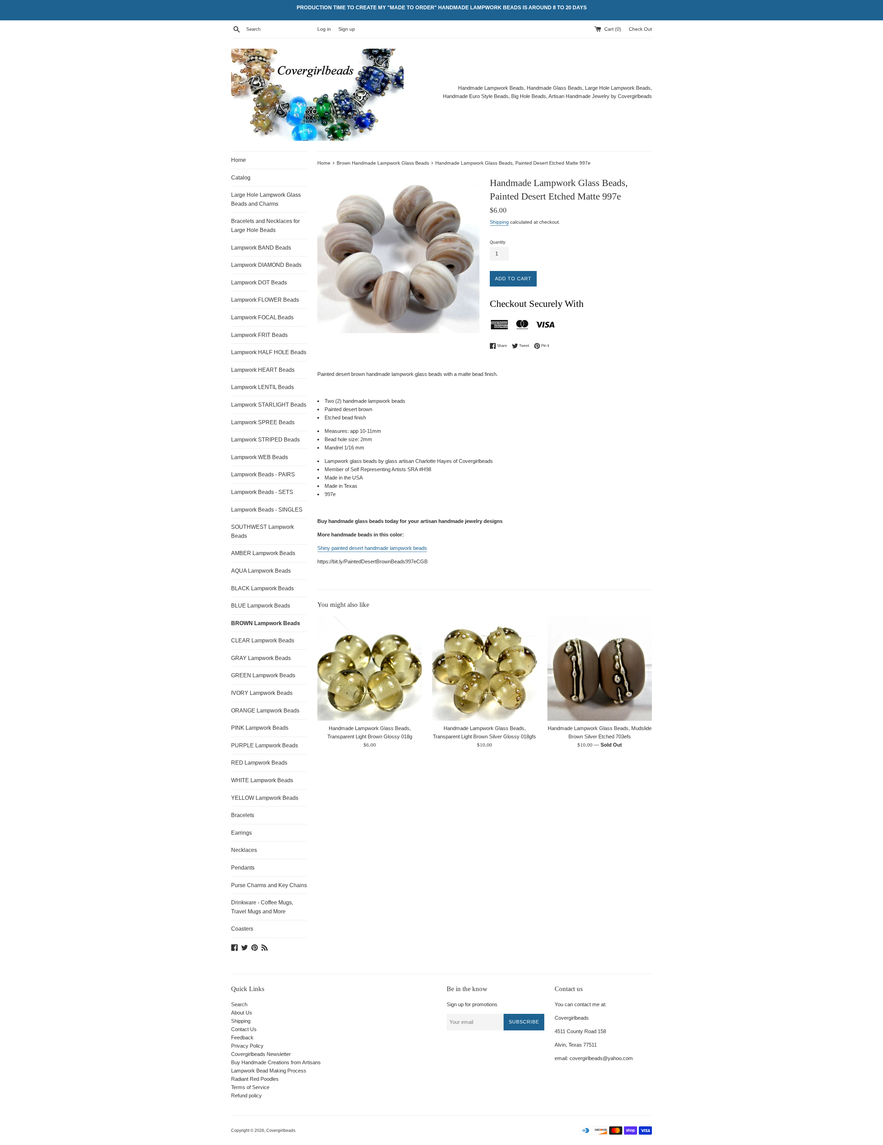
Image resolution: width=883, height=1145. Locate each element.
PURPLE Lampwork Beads (264, 745)
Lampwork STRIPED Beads (265, 440)
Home (238, 160)
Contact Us (244, 1029)
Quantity (497, 242)
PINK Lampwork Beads (259, 728)
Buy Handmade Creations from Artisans (276, 1062)
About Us (241, 1013)
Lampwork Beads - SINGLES (266, 510)
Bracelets (242, 815)
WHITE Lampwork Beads (262, 780)
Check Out (640, 29)
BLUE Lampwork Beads (260, 606)
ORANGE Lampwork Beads (265, 711)
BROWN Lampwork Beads (265, 623)
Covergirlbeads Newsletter (261, 1054)
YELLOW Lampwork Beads (264, 798)
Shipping (499, 222)
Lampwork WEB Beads (259, 457)
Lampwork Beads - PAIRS (263, 474)
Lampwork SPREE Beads (263, 422)
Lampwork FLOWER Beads (265, 300)
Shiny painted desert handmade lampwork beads (372, 548)
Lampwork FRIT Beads (259, 335)
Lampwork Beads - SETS (262, 492)
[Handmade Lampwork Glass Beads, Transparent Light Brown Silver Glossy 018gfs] (484, 668)
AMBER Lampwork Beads (263, 553)
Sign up (346, 29)
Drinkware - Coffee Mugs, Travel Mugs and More (262, 907)
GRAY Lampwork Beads (261, 658)
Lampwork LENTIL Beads (262, 387)
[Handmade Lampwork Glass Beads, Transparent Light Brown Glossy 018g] (369, 668)
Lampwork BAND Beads (261, 248)
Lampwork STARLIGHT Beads (268, 405)
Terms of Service (250, 1087)
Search (239, 1004)
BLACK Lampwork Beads (262, 588)
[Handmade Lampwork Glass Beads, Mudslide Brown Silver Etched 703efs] (599, 668)
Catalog (240, 178)
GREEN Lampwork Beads (263, 675)
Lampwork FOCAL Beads (262, 317)
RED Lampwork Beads (259, 763)
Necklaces (244, 850)
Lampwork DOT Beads (259, 282)
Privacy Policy (247, 1046)
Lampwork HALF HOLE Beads (268, 352)
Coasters (242, 929)
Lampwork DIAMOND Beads (266, 265)
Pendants (243, 868)
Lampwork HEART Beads (263, 370)
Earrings (241, 833)
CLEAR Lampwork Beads (262, 640)
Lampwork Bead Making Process (268, 1071)
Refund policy (246, 1095)
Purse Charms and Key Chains (269, 885)
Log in (324, 29)
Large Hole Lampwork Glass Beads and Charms (266, 199)
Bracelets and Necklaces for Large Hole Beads (265, 225)
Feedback (242, 1037)
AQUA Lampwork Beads (261, 571)
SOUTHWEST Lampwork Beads (262, 531)
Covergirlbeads (280, 1130)
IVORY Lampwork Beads (261, 693)
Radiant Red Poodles (255, 1079)
